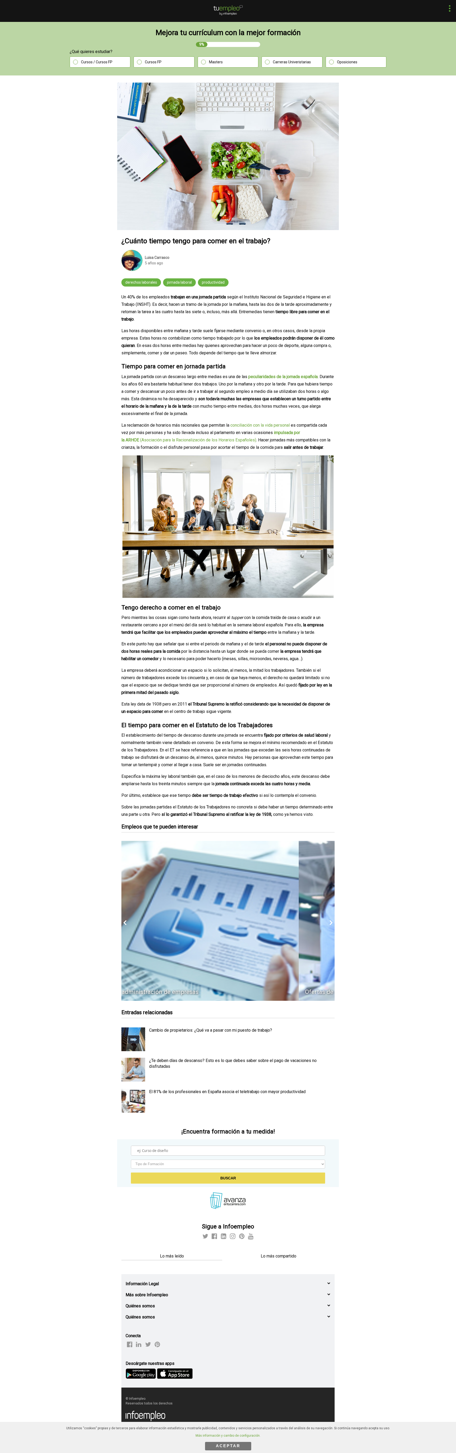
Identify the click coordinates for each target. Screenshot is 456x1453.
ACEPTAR (228, 1446)
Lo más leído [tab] (172, 1256)
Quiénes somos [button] (140, 1305)
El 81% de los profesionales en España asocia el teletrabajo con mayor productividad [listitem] (227, 1091)
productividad (213, 282)
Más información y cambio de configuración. (228, 1435)
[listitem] (133, 1049)
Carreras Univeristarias (292, 62)
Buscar (228, 1178)
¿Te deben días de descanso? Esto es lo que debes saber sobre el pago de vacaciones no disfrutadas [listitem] (233, 1063)
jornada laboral (179, 282)
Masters (216, 62)
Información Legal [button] (142, 1283)
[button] (448, 9)
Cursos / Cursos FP (96, 62)
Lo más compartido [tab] (278, 1256)
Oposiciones (347, 62)
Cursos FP (153, 62)
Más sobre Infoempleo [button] (147, 1294)
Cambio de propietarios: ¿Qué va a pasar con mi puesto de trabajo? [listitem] (210, 1030)
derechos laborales (141, 282)
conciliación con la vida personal (260, 425)
